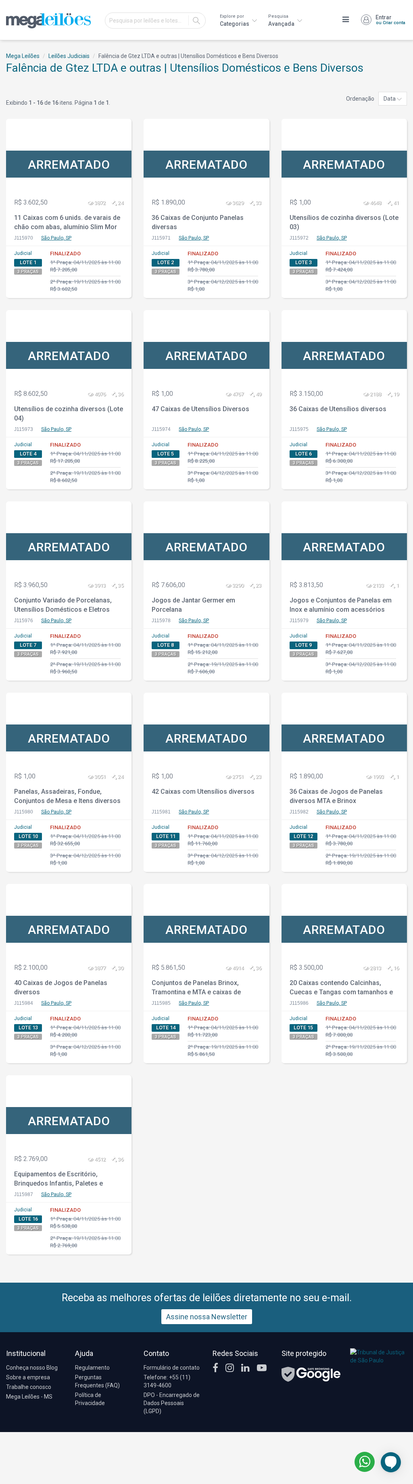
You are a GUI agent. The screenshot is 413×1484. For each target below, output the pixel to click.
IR (196, 20)
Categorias (235, 20)
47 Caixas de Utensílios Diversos (200, 409)
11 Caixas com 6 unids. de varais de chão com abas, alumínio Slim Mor (67, 222)
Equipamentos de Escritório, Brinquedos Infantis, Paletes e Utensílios (58, 1179)
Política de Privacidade (90, 1399)
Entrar (390, 19)
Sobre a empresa (28, 1377)
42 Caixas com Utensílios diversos (203, 791)
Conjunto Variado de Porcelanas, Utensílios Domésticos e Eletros (63, 604)
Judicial (23, 253)
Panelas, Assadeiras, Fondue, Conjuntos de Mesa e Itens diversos (67, 796)
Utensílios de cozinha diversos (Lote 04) (68, 413)
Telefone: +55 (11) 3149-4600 (167, 1381)
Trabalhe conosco (28, 1387)
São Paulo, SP (56, 238)
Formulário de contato (172, 1367)
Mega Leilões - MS (29, 1396)
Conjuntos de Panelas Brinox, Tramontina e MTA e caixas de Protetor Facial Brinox (196, 988)
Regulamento (92, 1367)
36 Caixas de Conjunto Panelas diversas (198, 222)
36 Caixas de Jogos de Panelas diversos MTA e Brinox (336, 796)
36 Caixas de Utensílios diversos (338, 409)
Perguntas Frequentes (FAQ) (97, 1381)
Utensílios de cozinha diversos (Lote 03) (344, 222)
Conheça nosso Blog (32, 1367)
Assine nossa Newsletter (206, 1316)
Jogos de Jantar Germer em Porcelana (193, 604)
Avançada (282, 20)
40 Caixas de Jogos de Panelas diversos (60, 987)
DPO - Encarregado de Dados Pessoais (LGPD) (172, 1403)
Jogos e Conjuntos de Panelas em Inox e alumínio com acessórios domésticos (341, 605)
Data (390, 98)
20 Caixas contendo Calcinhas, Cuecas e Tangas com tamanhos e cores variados (341, 988)
